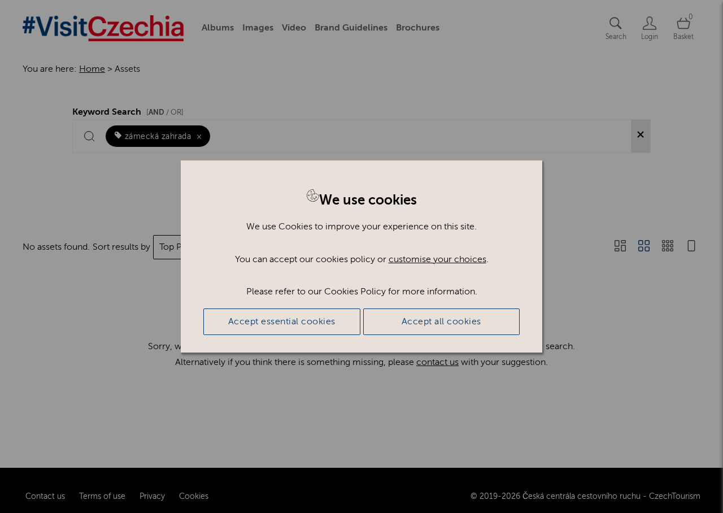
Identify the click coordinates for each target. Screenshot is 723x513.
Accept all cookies (441, 321)
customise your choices (437, 259)
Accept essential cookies (282, 321)
